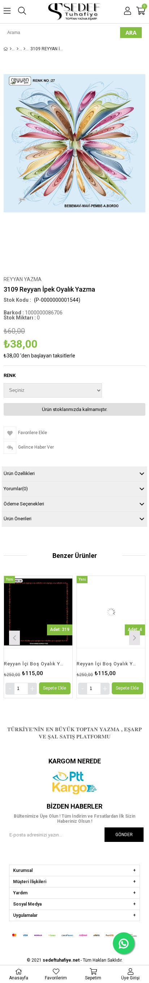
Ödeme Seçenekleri (24, 504)
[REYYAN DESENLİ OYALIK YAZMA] (24, 49)
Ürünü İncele (52, 637)
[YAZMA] (17, 49)
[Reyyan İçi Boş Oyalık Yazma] (38, 612)
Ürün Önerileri (17, 518)
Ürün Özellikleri (19, 473)
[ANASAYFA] (11, 49)
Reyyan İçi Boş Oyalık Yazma (33, 663)
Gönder (124, 834)
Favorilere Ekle (38, 637)
